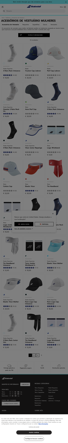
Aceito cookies (34, 432)
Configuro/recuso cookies (34, 439)
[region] (34, 428)
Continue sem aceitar (34, 427)
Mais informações (43, 424)
